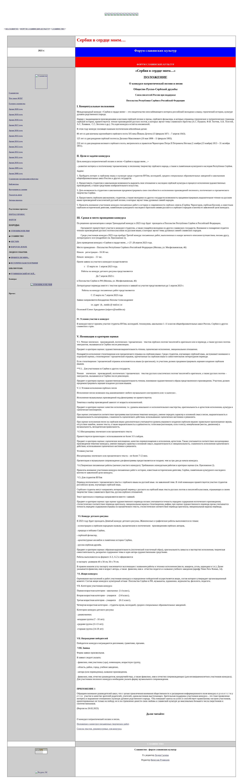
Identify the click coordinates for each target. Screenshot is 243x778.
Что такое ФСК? (16, 98)
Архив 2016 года (16, 130)
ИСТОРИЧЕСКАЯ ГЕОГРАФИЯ (24, 263)
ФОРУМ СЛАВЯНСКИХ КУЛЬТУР (35, 29)
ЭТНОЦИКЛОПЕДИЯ (20, 231)
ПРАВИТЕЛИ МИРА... (20, 257)
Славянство (14, 93)
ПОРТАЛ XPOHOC (17, 214)
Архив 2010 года (16, 163)
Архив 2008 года (16, 173)
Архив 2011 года (15, 157)
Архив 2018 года (16, 120)
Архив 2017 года (16, 125)
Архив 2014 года (16, 141)
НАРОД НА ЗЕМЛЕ (19, 247)
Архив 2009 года (16, 168)
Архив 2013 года (16, 147)
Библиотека (14, 184)
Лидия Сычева (162, 755)
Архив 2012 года (16, 152)
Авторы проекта (15, 200)
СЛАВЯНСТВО (58, 29)
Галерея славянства (17, 104)
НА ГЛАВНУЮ (12, 29)
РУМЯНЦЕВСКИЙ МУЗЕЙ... (23, 274)
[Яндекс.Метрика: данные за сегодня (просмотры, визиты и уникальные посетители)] (41, 773)
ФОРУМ (12, 220)
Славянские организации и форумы (23, 179)
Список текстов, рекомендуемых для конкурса (99, 729)
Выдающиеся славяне (18, 189)
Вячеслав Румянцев (160, 760)
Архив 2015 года (16, 136)
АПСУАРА (15, 241)
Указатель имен (15, 195)
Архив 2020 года (16, 109)
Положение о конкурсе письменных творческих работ (103, 724)
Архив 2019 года (16, 114)
